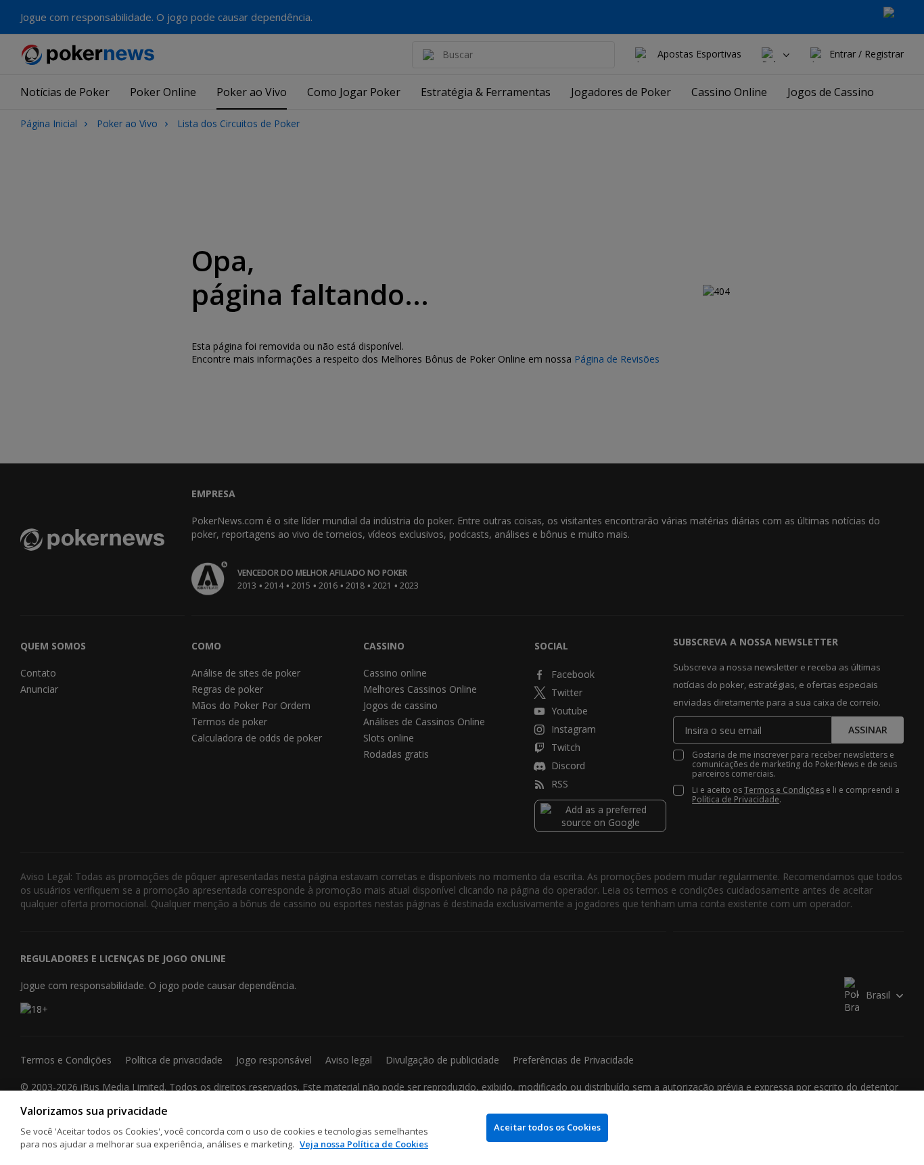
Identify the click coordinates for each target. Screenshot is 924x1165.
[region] (462, 1128)
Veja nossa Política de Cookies (364, 1144)
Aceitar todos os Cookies (547, 1127)
